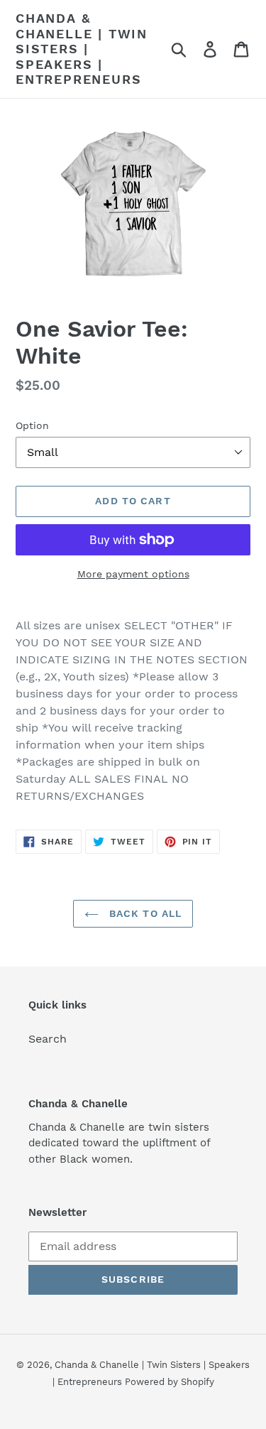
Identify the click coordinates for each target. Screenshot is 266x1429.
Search (47, 1038)
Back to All (144, 913)
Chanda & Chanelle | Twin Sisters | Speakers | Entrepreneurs (82, 49)
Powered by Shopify (169, 1381)
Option (32, 425)
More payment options (133, 574)
